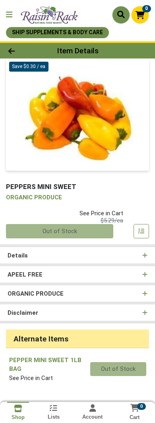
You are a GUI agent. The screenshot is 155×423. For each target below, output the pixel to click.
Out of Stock (60, 231)
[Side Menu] (9, 15)
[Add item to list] (141, 231)
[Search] (121, 14)
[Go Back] (24, 51)
